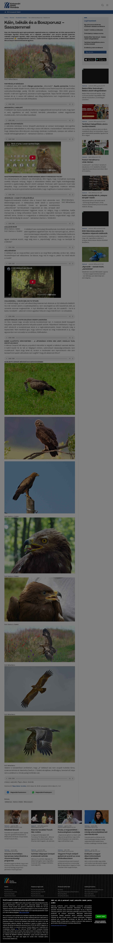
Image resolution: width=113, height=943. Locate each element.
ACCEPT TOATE (101, 916)
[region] (56, 920)
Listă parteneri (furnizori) (58, 925)
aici (16, 929)
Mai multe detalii (24, 912)
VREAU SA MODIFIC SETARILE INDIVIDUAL (100, 922)
